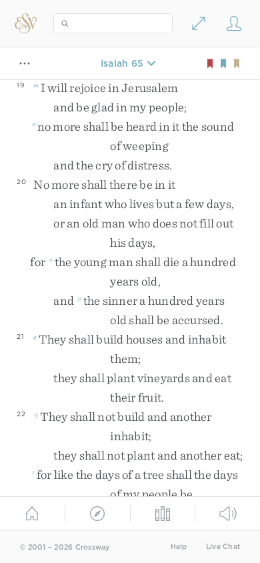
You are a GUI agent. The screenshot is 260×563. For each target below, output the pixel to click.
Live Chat (223, 546)
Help (179, 546)
